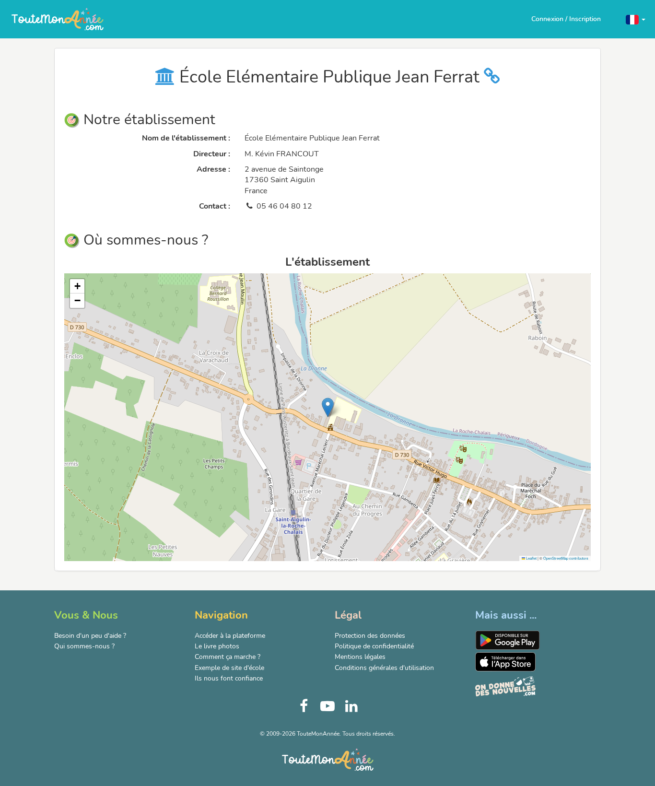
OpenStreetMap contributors (565, 558)
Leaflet (531, 558)
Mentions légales (360, 656)
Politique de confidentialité (374, 646)
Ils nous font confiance (229, 678)
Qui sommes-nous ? (84, 646)
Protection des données (370, 635)
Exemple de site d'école (229, 667)
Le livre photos (217, 646)
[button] (635, 18)
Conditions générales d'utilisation (384, 667)
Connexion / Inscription (566, 18)
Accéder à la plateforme (230, 635)
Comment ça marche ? (227, 656)
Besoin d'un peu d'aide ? (90, 635)
